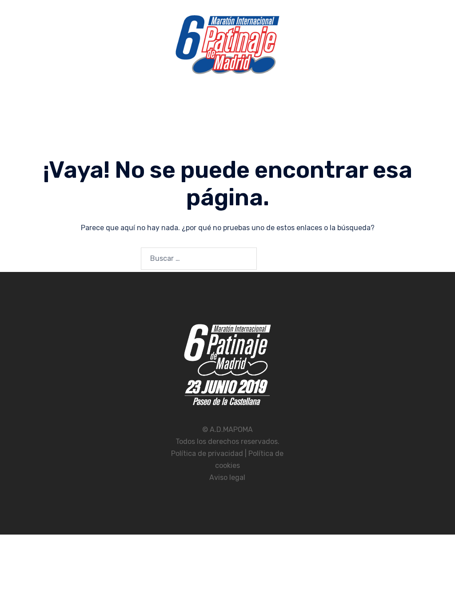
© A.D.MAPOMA (227, 429)
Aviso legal (227, 477)
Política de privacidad (208, 453)
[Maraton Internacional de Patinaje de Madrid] (227, 47)
